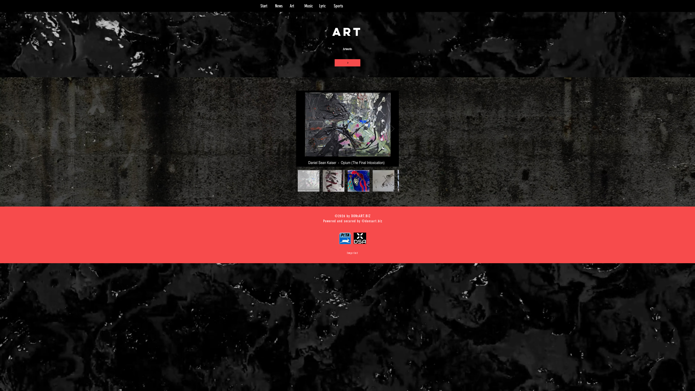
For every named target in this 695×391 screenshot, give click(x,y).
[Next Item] (393, 128)
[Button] (347, 62)
